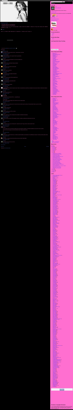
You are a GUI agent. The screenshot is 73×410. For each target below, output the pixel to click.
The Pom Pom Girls (55, 363)
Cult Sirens (54, 105)
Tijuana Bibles (54, 131)
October (54, 148)
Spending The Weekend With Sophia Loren (58, 156)
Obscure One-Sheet (55, 81)
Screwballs (54, 337)
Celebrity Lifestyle (55, 56)
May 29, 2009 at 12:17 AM (6, 53)
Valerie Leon (54, 374)
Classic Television (55, 211)
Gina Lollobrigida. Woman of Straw (57, 255)
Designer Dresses (55, 107)
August (54, 150)
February (54, 170)
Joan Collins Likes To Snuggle (56, 160)
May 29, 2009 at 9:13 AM (6, 71)
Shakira (54, 340)
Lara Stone (54, 290)
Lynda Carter (54, 298)
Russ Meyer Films (55, 124)
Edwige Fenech (55, 230)
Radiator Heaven (55, 83)
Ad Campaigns (54, 176)
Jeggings (54, 118)
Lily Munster (54, 293)
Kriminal (54, 287)
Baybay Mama (5, 51)
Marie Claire (54, 120)
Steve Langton (5, 86)
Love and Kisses (55, 296)
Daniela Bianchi (55, 219)
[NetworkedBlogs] (62, 388)
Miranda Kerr (54, 310)
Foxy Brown (54, 246)
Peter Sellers (54, 324)
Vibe (53, 133)
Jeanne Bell (54, 276)
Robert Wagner (54, 331)
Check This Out (53, 17)
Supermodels (54, 349)
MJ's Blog (54, 75)
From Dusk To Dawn (55, 249)
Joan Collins (54, 278)
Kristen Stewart (55, 288)
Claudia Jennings (55, 212)
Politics (54, 328)
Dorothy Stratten (55, 227)
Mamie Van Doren (55, 301)
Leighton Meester (55, 292)
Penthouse (54, 322)
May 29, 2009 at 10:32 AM (6, 85)
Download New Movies (55, 110)
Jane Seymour (54, 273)
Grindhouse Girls (55, 260)
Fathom (54, 242)
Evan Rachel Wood (55, 238)
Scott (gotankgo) (5, 54)
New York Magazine (55, 121)
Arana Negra (54, 182)
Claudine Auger (55, 213)
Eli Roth (54, 232)
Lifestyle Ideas (54, 72)
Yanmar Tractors (55, 139)
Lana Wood (54, 289)
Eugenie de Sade (55, 237)
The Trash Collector (55, 130)
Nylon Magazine (55, 122)
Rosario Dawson (55, 332)
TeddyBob (54, 356)
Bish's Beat (54, 53)
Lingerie (54, 119)
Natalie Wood (54, 316)
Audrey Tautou (54, 183)
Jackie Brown (54, 268)
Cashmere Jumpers (55, 103)
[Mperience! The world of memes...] (52, 27)
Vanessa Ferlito (55, 377)
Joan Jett (54, 279)
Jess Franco (54, 277)
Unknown (4, 72)
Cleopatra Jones (55, 214)
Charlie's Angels (55, 206)
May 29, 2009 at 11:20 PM (6, 105)
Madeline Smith (55, 299)
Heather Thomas (55, 263)
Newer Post (2, 146)
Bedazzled (54, 189)
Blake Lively (54, 192)
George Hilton (54, 252)
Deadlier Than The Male (56, 220)
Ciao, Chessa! (54, 57)
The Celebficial (54, 88)
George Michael (55, 253)
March (53, 169)
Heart (53, 262)
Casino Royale (54, 203)
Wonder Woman (55, 384)
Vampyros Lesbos (55, 376)
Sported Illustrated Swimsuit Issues (57, 345)
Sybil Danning (54, 352)
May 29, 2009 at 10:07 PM (6, 101)
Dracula (54, 228)
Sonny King (54, 344)
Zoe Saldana (54, 386)
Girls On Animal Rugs (55, 256)
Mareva (54, 302)
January (54, 171)
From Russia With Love (56, 250)
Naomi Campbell (55, 315)
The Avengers (54, 358)
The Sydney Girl (55, 92)
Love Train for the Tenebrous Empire (57, 73)
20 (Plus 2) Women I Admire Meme (57, 175)
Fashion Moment (55, 64)
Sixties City (54, 126)
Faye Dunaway (54, 243)
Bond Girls (54, 101)
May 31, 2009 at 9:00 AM (6, 132)
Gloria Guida (54, 258)
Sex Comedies (54, 339)
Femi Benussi (54, 244)
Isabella (54, 267)
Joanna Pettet (54, 280)
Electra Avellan (55, 231)
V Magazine (54, 132)
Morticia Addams (55, 311)
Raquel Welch (54, 330)
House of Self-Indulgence (56, 68)
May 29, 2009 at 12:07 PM (6, 89)
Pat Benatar (54, 320)
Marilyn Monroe (55, 303)
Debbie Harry (54, 222)
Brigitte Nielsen (55, 197)
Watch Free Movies (55, 136)
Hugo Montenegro (55, 265)
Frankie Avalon (54, 247)
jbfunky (4, 94)
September (54, 149)
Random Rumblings (55, 84)
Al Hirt (53, 178)
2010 (52, 145)
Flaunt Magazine (55, 112)
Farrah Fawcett (55, 241)
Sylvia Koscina (55, 353)
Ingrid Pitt (54, 266)
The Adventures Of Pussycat (56, 357)
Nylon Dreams (54, 80)
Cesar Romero (54, 205)
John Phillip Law (55, 282)
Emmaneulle (54, 236)
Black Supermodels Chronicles (56, 54)
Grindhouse (54, 259)
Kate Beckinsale (55, 285)
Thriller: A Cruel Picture (55, 367)
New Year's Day (55, 317)
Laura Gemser (54, 291)
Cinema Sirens (54, 104)
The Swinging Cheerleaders (56, 365)
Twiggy (54, 372)
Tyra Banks (54, 373)
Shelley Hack (54, 342)
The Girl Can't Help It (55, 89)
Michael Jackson (55, 308)
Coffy (53, 215)
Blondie (54, 194)
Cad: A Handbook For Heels (56, 199)
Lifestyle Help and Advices (56, 71)
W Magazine (54, 135)
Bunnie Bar (54, 55)
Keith (3, 58)
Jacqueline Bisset (55, 270)
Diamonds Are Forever (55, 223)
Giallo (53, 254)
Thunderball (54, 368)
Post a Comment (3, 144)
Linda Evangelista (55, 294)
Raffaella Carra (54, 329)
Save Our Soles (55, 86)
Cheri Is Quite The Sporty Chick (56, 162)
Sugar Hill (54, 348)
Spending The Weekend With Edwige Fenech (58, 164)
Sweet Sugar (54, 351)
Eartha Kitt (54, 229)
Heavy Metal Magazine (55, 116)
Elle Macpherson (55, 234)
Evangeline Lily (55, 239)
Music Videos (54, 313)
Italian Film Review (55, 69)
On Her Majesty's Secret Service (57, 318)
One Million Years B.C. (55, 319)
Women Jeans (54, 138)
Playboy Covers (55, 327)
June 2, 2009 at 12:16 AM (6, 139)
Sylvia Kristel (54, 354)
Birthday (54, 190)
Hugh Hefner (54, 264)
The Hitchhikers (55, 361)
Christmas (54, 209)
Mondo (4, 65)
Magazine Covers (55, 300)
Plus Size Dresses (55, 123)
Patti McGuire (54, 321)
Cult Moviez (54, 60)
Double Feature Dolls (55, 109)
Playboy (54, 326)
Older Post (47, 146)
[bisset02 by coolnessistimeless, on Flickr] (2, 29)
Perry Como (54, 323)
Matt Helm (54, 307)
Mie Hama (54, 309)
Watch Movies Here (55, 137)
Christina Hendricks (55, 208)
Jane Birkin (54, 271)
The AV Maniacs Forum (56, 128)
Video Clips (54, 379)
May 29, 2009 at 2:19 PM (6, 93)
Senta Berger (54, 338)
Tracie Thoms (54, 371)
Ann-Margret (54, 181)
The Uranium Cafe (55, 93)
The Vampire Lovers (55, 366)
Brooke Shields (55, 198)
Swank (53, 350)
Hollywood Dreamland (55, 67)
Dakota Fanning (55, 217)
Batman (54, 187)
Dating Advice (54, 106)
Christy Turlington (55, 210)
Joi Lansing (54, 283)
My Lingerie (54, 77)
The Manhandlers (55, 362)
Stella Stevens (54, 346)
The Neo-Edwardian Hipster (56, 91)
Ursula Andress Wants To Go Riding (57, 163)
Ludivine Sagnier (55, 297)
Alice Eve (54, 179)
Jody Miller (54, 281)
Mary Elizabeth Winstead (56, 306)
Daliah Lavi (54, 218)
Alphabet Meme (55, 180)
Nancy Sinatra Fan (5, 79)
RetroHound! (54, 85)
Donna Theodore (55, 226)
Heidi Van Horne (55, 117)
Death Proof (54, 221)
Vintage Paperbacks (55, 134)
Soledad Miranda (55, 343)
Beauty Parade (54, 188)
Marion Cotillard (55, 304)
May (53, 152)
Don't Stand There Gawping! (56, 61)
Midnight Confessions (55, 74)
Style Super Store (55, 127)
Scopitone (54, 336)
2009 (52, 146)
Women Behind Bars (55, 382)
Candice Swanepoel (55, 200)
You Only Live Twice (55, 385)
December (54, 147)
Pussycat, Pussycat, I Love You (56, 166)
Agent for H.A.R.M (55, 177)
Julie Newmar (54, 284)
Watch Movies (54, 94)
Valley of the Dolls (55, 375)
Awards (54, 184)
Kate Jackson (54, 286)
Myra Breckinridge (55, 314)
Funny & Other (54, 66)
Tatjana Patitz (54, 355)
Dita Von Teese (55, 225)
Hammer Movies (55, 261)
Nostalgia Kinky (55, 79)
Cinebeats (54, 58)
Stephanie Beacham (55, 347)
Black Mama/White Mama (56, 191)
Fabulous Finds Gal (55, 63)
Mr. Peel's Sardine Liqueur (56, 76)
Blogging (54, 193)
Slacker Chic (54, 87)
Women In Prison (55, 383)
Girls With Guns (55, 113)
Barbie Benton (54, 186)
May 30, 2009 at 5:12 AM (6, 121)
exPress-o (54, 62)
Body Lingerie (54, 100)
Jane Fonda (54, 272)
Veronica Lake (54, 378)
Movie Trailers (54, 312)
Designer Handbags (55, 108)
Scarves (54, 335)
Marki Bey (54, 305)
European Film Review (55, 111)
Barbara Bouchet (55, 185)
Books (53, 196)
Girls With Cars (55, 257)
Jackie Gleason (55, 269)
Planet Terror (54, 325)
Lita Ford (54, 295)
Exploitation (54, 240)
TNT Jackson (54, 370)
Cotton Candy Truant (55, 59)
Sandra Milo (54, 334)
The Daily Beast (55, 129)
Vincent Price (54, 380)
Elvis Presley (54, 235)
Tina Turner (54, 369)
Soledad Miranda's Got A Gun (56, 157)
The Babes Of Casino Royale (56, 155)
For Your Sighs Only (55, 245)
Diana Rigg (54, 224)
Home (25, 146)
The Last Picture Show (55, 90)
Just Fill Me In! (55, 70)
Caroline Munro (55, 202)
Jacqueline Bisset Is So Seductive (8, 24)
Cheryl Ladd (54, 207)
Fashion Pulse (54, 65)
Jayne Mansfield (55, 275)
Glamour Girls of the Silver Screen (57, 114)
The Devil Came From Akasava (56, 360)
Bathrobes (54, 98)
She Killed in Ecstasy (55, 341)
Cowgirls (54, 216)
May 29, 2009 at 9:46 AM (6, 78)
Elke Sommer (54, 233)
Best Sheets (54, 99)
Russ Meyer (54, 333)
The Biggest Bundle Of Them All (57, 359)
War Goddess (54, 381)
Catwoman (54, 204)
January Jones (54, 274)
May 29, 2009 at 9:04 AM (6, 60)
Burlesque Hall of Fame (56, 102)
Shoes (53, 125)
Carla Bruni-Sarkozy (55, 201)
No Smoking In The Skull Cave (56, 78)
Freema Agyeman (55, 248)
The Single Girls (55, 364)
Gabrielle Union (55, 251)
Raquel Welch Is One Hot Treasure (57, 167)
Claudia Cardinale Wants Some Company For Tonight (59, 165)
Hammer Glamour (55, 115)
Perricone (54, 82)
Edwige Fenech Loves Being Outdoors (57, 159)
